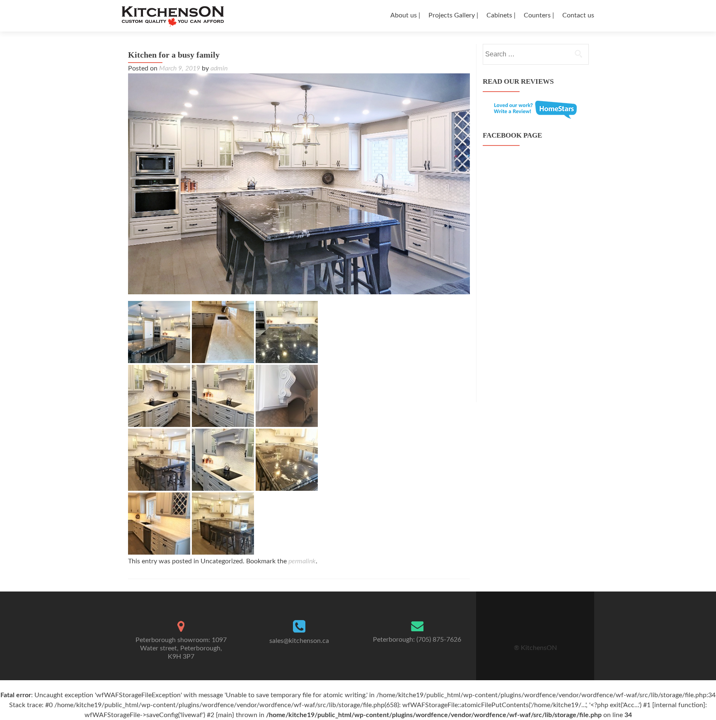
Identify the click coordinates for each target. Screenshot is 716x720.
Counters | (539, 15)
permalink (302, 561)
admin (218, 68)
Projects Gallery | (453, 15)
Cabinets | (500, 15)
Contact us (578, 15)
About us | (405, 15)
